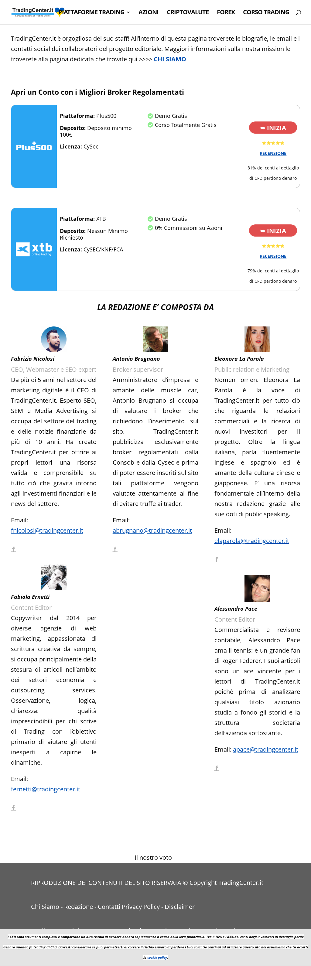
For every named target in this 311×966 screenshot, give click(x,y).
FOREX (226, 13)
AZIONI (148, 13)
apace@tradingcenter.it (265, 749)
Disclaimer (180, 907)
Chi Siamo (45, 907)
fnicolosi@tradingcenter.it (47, 530)
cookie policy (157, 957)
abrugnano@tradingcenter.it (152, 530)
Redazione (78, 907)
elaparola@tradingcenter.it (251, 541)
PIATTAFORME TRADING (91, 13)
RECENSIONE (273, 153)
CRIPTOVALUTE (188, 13)
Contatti (109, 907)
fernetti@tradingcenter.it (45, 789)
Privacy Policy (141, 907)
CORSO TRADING (266, 13)
